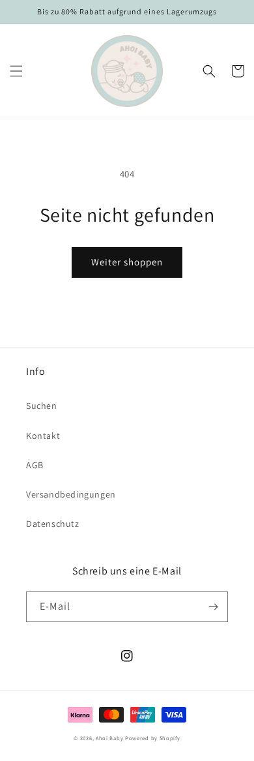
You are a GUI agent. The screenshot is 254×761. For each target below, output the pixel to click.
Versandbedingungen (71, 494)
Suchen (41, 405)
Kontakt (43, 435)
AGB (35, 465)
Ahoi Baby (109, 737)
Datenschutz (52, 524)
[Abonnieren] (213, 606)
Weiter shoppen (127, 262)
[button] (16, 71)
